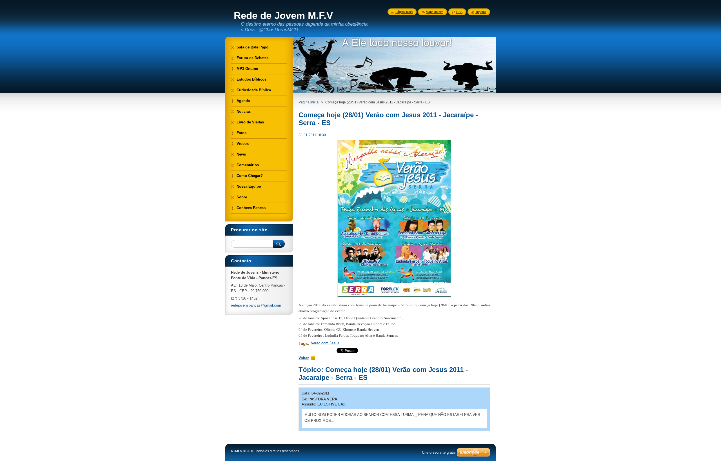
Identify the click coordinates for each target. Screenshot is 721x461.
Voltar (304, 358)
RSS (459, 12)
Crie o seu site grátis (439, 452)
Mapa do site (434, 12)
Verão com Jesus (325, 343)
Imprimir (480, 12)
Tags (303, 343)
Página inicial (309, 102)
